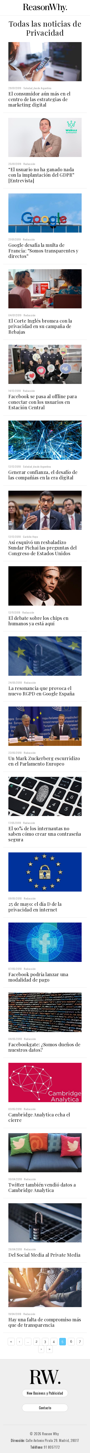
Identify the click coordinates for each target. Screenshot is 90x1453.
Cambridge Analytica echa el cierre (39, 1117)
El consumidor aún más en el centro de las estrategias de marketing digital (39, 99)
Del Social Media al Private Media (44, 1255)
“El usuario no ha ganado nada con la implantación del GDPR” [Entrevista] (41, 175)
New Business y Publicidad (45, 1393)
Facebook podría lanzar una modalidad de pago (38, 977)
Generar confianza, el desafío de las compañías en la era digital (42, 475)
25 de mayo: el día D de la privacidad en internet (35, 906)
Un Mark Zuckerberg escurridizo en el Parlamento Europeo (44, 761)
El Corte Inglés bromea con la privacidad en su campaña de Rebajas (40, 326)
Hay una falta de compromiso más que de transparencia (44, 1322)
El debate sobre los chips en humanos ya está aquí (38, 621)
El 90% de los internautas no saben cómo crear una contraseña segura (44, 834)
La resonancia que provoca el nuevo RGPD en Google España (41, 691)
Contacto (45, 1407)
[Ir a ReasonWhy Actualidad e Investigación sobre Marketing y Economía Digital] (45, 7)
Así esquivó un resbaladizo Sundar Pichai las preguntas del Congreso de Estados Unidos (42, 547)
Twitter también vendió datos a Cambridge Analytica (42, 1187)
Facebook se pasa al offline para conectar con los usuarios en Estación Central (42, 402)
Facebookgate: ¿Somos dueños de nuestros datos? (44, 1047)
